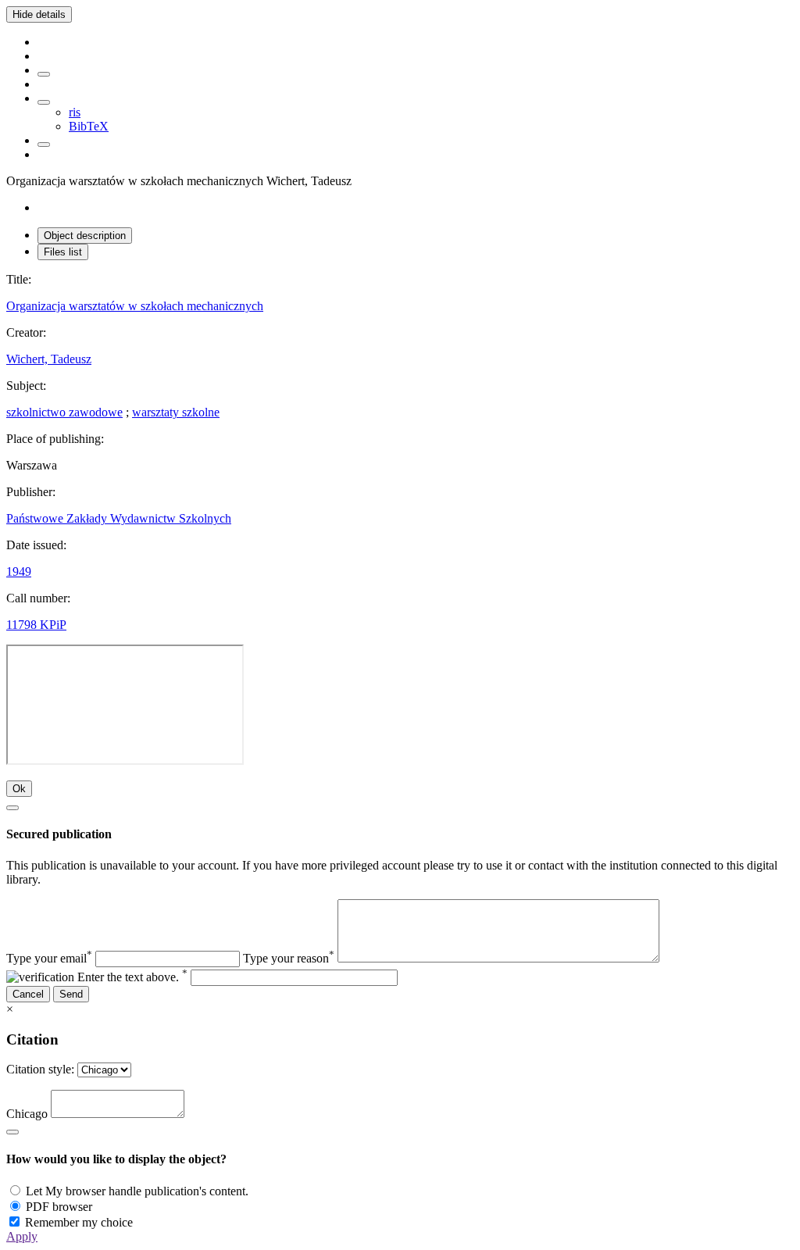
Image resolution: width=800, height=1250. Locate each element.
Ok (19, 789)
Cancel (28, 994)
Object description (85, 235)
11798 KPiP (36, 624)
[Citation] (44, 144)
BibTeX (89, 126)
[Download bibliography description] (44, 102)
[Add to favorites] (44, 74)
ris (74, 112)
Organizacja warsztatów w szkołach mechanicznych (134, 305)
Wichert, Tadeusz (48, 359)
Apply (22, 1236)
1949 (18, 571)
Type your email (49, 958)
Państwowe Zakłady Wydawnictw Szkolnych (118, 518)
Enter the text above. (132, 977)
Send (71, 994)
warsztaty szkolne (176, 412)
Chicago (27, 1113)
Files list (63, 252)
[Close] (12, 807)
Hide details (39, 14)
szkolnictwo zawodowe (64, 412)
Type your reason (288, 958)
